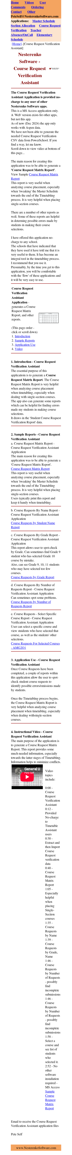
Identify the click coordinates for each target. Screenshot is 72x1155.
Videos (29, 2)
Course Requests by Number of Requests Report (31, 604)
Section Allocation (23, 25)
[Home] (17, 44)
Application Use (25, 344)
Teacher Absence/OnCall (26, 32)
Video (19, 349)
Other (31, 11)
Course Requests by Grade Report (32, 577)
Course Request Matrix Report (30, 468)
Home (15, 2)
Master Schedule (43, 20)
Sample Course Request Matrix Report (50, 1099)
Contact (16, 11)
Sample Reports (25, 340)
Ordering (37, 7)
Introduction (22, 336)
